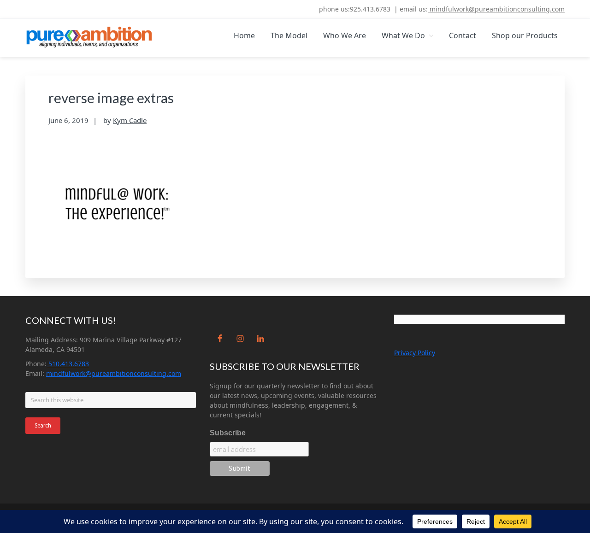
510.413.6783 (68, 363)
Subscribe (228, 433)
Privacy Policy (414, 352)
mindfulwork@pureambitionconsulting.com (496, 9)
